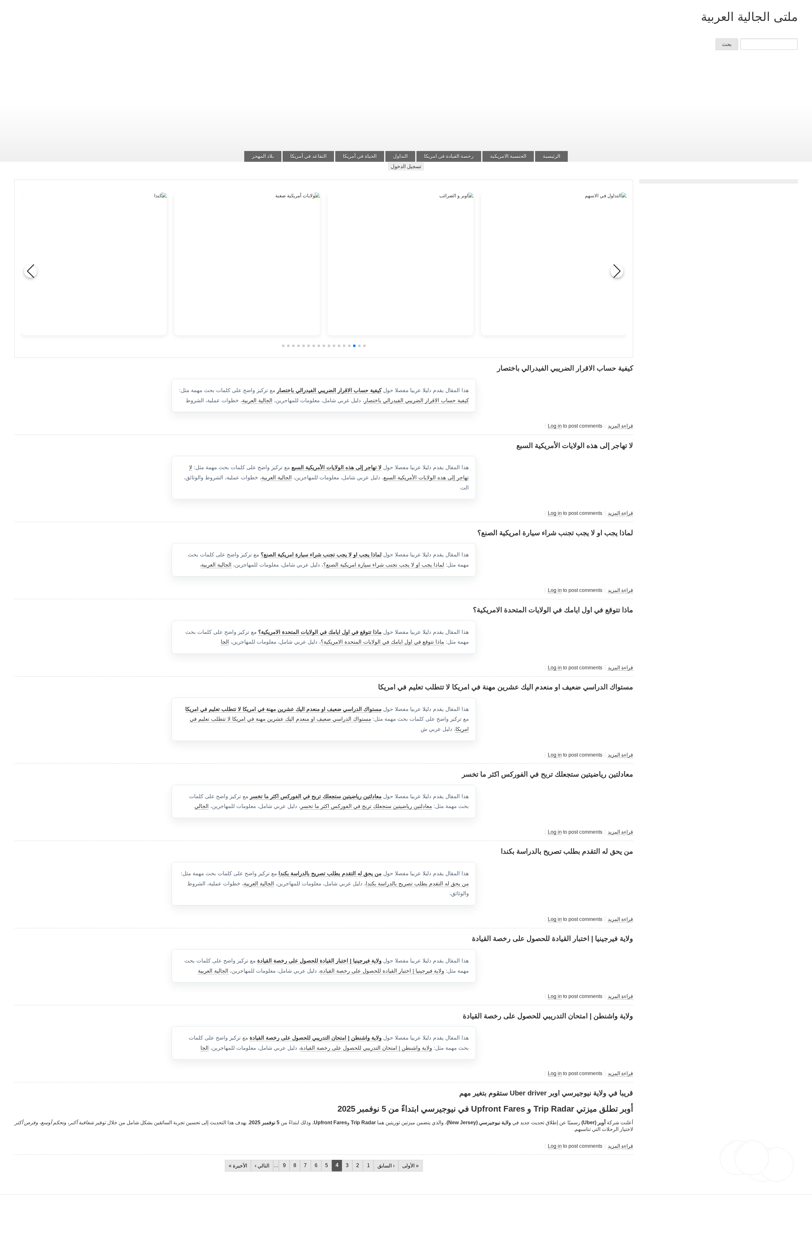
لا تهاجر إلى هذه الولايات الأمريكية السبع (336, 467)
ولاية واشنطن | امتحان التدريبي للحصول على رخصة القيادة (316, 1038)
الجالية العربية (257, 400)
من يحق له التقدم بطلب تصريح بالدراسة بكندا (330, 873)
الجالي (201, 806)
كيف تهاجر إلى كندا (94, 292)
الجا (225, 642)
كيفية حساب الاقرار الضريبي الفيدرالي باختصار (329, 390)
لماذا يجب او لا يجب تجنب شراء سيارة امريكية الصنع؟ (321, 555)
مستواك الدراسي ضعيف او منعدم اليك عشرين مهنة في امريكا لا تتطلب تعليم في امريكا (283, 709)
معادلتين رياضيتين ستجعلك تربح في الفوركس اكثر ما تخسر (316, 796)
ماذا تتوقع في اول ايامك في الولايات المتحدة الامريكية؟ (320, 632)
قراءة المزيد (620, 426)
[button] (364, 346)
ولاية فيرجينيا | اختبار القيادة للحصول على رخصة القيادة (319, 961)
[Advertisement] (406, 102)
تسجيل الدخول (406, 166)
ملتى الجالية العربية (749, 16)
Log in (555, 426)
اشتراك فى (630, 1179)
